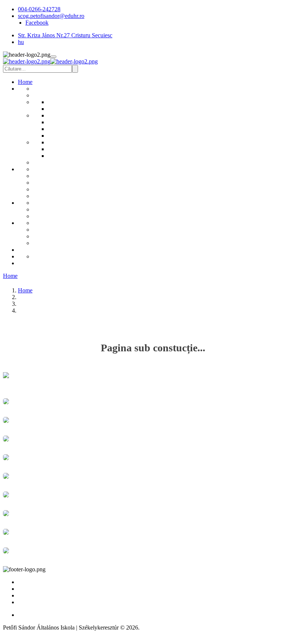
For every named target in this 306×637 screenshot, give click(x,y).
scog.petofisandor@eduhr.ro (51, 16)
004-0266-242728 (39, 9)
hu (21, 42)
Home (10, 276)
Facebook (37, 22)
